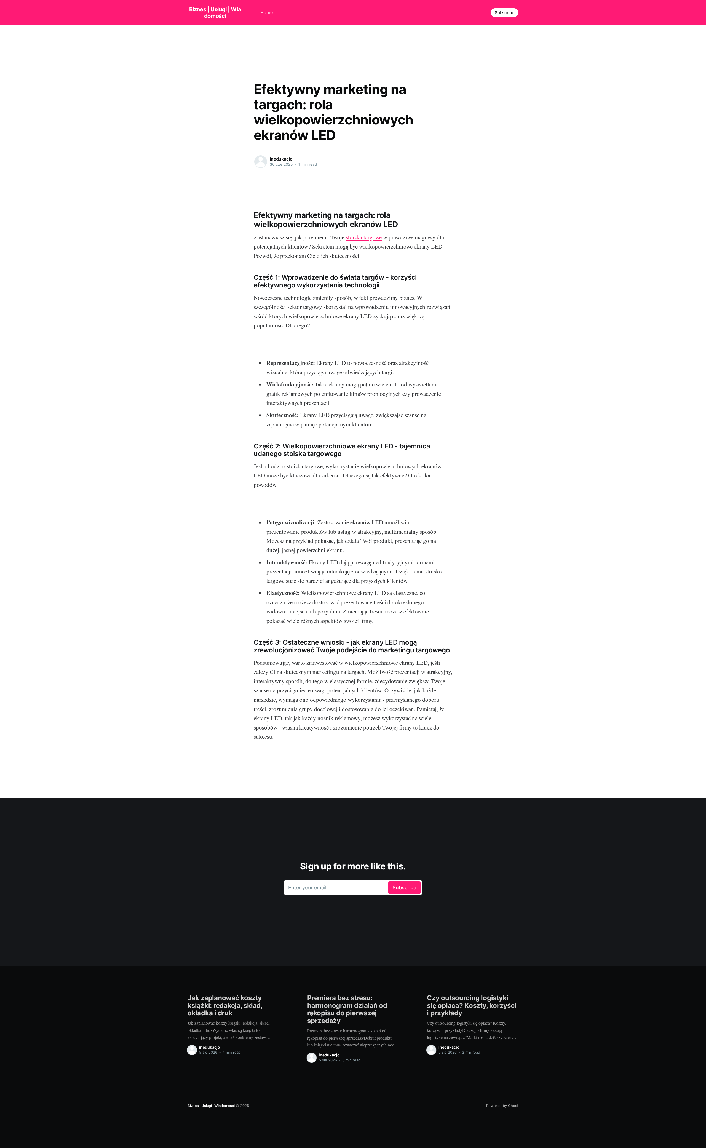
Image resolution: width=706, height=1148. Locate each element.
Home (266, 12)
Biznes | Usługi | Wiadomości (215, 12)
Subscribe (504, 12)
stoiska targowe (364, 237)
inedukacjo (281, 159)
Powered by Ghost (502, 1105)
